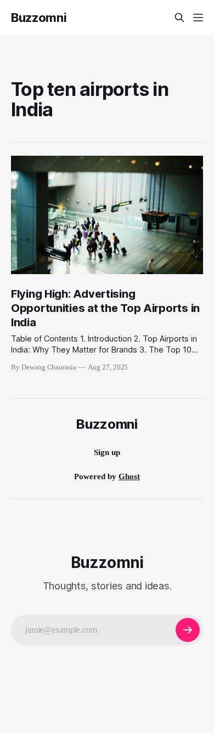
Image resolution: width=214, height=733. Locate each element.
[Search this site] (179, 17)
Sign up (107, 452)
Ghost (129, 476)
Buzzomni (38, 18)
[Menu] (198, 17)
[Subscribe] (188, 630)
